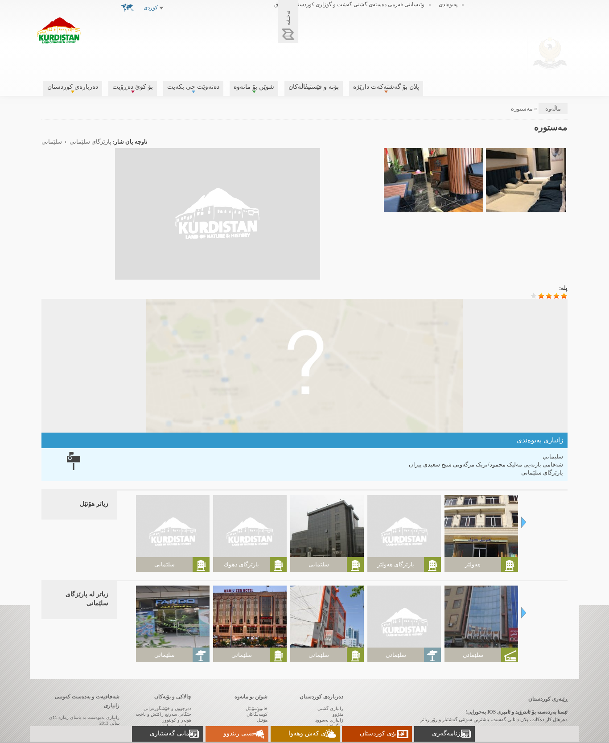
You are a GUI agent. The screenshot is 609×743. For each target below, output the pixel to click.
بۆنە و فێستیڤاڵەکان (313, 86)
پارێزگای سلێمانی (90, 142)
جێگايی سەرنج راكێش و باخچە (163, 714)
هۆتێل (262, 720)
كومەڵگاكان (257, 714)
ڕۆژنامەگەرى (450, 733)
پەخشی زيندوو (242, 733)
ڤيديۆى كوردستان (382, 733)
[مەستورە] (217, 275)
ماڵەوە (553, 108)
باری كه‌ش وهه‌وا (310, 733)
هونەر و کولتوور (176, 720)
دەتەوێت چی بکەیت (193, 86)
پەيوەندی (448, 4)
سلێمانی (51, 142)
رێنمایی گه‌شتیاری (173, 733)
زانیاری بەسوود (329, 720)
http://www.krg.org (550, 53)
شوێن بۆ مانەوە (254, 86)
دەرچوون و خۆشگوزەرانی (167, 708)
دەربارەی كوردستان (72, 86)
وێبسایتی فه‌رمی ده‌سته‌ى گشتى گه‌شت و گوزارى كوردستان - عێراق (349, 4)
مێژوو (338, 714)
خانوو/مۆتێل (256, 708)
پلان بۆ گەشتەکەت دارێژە (386, 86)
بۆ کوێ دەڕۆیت (132, 86)
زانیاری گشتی (330, 708)
